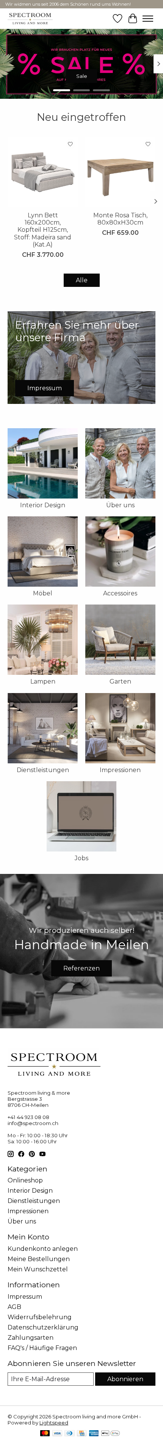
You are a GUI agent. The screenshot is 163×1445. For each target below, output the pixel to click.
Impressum (25, 1296)
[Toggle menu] (147, 18)
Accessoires (120, 593)
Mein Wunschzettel (38, 1269)
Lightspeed (53, 1423)
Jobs (81, 858)
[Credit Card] (81, 1433)
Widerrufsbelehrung (40, 1317)
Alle (82, 280)
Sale (81, 76)
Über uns (120, 505)
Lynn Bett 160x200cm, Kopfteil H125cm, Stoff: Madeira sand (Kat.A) (42, 230)
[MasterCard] (45, 1433)
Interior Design (42, 505)
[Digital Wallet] (110, 1433)
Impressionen (120, 770)
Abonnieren (125, 1379)
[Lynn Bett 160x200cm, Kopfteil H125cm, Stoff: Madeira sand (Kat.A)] (43, 172)
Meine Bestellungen (39, 1259)
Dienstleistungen (43, 770)
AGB (14, 1306)
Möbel (42, 593)
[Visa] (57, 1433)
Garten (120, 681)
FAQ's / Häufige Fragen (42, 1348)
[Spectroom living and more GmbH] (30, 18)
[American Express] (94, 1433)
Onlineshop (25, 1180)
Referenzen (81, 968)
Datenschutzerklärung (43, 1327)
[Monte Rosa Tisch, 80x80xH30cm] (120, 172)
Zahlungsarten (30, 1337)
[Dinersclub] (69, 1433)
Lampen (42, 681)
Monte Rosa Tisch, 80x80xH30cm (120, 219)
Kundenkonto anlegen (43, 1248)
